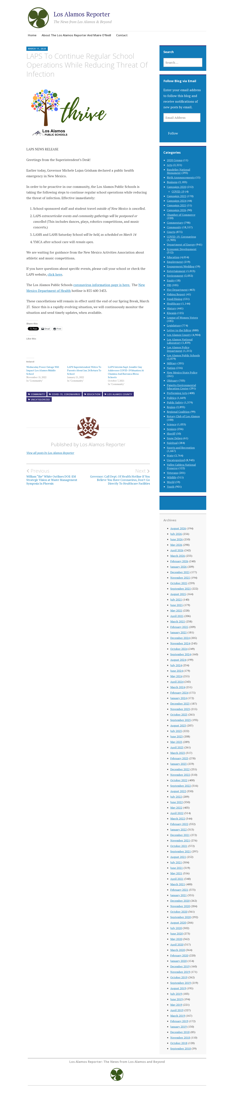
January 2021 (178, 895)
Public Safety (175, 402)
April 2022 (176, 813)
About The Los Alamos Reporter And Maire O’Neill (76, 35)
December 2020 (180, 901)
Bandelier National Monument (178, 171)
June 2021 (176, 868)
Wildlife (171, 477)
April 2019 (176, 1010)
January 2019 (178, 1026)
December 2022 (180, 769)
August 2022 (178, 791)
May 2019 (176, 1005)
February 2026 (179, 561)
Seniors (171, 429)
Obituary (172, 380)
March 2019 (177, 1016)
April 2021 (176, 879)
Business (172, 182)
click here (55, 274)
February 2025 (179, 627)
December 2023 (180, 703)
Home (32, 35)
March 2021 (177, 884)
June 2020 (176, 933)
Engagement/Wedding (180, 266)
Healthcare (174, 303)
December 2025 (180, 572)
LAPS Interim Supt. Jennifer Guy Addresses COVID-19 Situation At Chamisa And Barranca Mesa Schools (126, 372)
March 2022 (177, 818)
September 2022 (180, 786)
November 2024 (180, 643)
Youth (170, 486)
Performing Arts (177, 393)
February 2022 (179, 824)
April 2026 (176, 550)
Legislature (174, 325)
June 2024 (176, 671)
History (171, 308)
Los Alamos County (119, 394)
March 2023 (177, 753)
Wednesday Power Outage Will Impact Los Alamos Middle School (42, 370)
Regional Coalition (178, 412)
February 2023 (179, 758)
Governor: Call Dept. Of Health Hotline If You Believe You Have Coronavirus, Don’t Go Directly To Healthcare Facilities (120, 476)
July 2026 (176, 534)
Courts (171, 232)
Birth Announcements (181, 177)
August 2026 (178, 528)
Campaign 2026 (176, 210)
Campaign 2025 (176, 205)
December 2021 (180, 835)
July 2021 (176, 862)
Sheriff (171, 433)
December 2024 (180, 638)
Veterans (172, 473)
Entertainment (176, 271)
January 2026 (178, 567)
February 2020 (179, 955)
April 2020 (176, 944)
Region (171, 407)
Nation (171, 368)
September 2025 (180, 588)
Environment (175, 276)
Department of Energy (181, 244)
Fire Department (177, 290)
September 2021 (180, 851)
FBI (169, 285)
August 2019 (178, 988)
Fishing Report (176, 294)
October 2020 (178, 911)
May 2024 (176, 676)
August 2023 (178, 725)
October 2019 (178, 977)
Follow (173, 133)
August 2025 (178, 594)
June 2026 (176, 539)
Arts (169, 165)
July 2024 (176, 665)
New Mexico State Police (182, 372)
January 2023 (178, 764)
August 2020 (178, 922)
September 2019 (180, 983)
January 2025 (178, 632)
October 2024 (178, 649)
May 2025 (176, 610)
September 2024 (180, 654)
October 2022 (178, 780)
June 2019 (176, 999)
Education (93, 394)
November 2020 (180, 906)
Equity (171, 280)
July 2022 (176, 797)
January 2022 (178, 829)
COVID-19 (178, 191)
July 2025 (176, 599)
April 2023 (176, 747)
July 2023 (176, 731)
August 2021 (178, 857)
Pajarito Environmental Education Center (181, 386)
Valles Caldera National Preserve (181, 466)
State (170, 455)
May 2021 (176, 873)
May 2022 (176, 807)
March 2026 (177, 556)
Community (38, 394)
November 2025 (180, 578)
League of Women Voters (182, 317)
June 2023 (176, 736)
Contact (122, 35)
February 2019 (179, 1021)
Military (172, 363)
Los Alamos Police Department (178, 348)
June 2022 (176, 802)
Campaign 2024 (176, 201)
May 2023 (176, 742)
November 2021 (180, 840)
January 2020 (178, 961)
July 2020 (176, 928)
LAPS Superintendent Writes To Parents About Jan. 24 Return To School (84, 370)
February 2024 (179, 692)
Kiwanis (171, 313)
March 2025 (177, 621)
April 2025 (176, 616)
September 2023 (180, 720)
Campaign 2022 (176, 196)
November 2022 (180, 775)
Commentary (175, 222)
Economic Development (181, 249)
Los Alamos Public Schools (183, 355)
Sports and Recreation (181, 447)
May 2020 (176, 939)
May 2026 (176, 545)
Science (171, 424)
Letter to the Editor (179, 330)
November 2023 (180, 709)
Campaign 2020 (176, 187)
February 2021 (179, 890)
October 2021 (178, 846)
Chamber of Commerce (181, 215)
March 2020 (177, 950)
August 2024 (178, 660)
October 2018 (178, 1043)
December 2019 (180, 966)
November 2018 (180, 1037)
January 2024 (178, 698)
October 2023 (178, 714)
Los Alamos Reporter (82, 14)
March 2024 (177, 687)
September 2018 (180, 1048)
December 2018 (180, 1032)
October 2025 (178, 583)
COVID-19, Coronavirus (66, 394)
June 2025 (176, 605)
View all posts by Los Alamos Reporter (50, 453)
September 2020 (180, 917)
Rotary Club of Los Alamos (183, 416)
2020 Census (174, 160)
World (170, 482)
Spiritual (172, 443)
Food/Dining (174, 299)
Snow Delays (174, 438)
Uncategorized (40, 399)
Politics (171, 398)
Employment (175, 262)
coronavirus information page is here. (101, 285)
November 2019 (180, 972)
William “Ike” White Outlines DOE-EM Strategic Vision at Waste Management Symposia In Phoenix (51, 476)
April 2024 (176, 682)
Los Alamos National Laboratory (180, 341)
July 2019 (176, 994)
